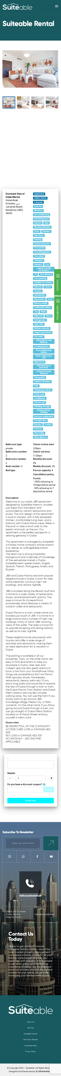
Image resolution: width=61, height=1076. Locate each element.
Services (30, 1028)
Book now (31, 800)
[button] (55, 71)
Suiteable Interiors (30, 1034)
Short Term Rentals (30, 1039)
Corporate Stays (30, 1045)
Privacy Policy (30, 1051)
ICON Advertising (44, 1071)
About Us (30, 1022)
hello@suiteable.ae (30, 896)
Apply (49, 789)
